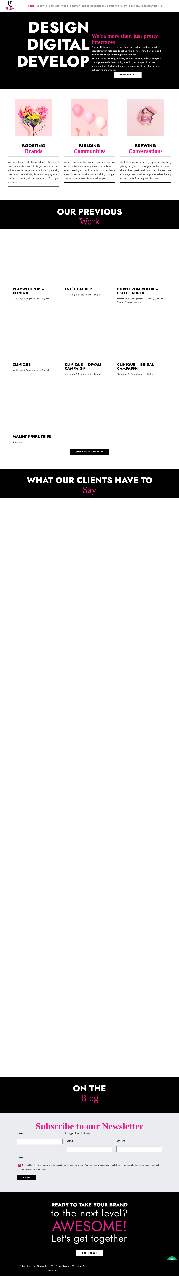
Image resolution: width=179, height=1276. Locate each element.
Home (31, 6)
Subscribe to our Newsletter (34, 1266)
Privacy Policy (62, 1266)
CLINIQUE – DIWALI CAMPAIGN (83, 366)
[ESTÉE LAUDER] (89, 259)
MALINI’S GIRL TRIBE (32, 436)
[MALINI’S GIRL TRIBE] (37, 407)
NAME (20, 1133)
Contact (75, 6)
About (40, 6)
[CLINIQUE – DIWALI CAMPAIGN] (89, 335)
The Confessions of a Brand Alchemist (104, 6)
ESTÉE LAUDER (78, 289)
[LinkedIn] (132, 1266)
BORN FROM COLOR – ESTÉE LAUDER (137, 291)
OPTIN (20, 1157)
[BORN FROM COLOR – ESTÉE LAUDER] (141, 259)
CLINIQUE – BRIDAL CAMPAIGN (135, 366)
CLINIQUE (22, 364)
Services (54, 6)
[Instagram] (127, 1266)
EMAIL (70, 1140)
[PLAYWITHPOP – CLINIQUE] (37, 259)
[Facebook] (122, 1266)
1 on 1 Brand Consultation (144, 6)
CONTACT (121, 1140)
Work (64, 6)
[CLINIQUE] (37, 335)
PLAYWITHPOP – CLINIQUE (28, 291)
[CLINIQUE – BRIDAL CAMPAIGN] (141, 335)
